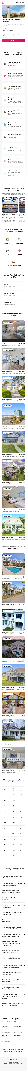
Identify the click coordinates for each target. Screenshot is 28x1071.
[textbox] (7, 36)
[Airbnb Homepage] (3, 2)
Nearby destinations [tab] (7, 1021)
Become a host (20, 2)
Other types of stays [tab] (19, 1021)
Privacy (5, 1063)
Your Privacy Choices (18, 1063)
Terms (10, 1063)
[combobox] (13, 30)
